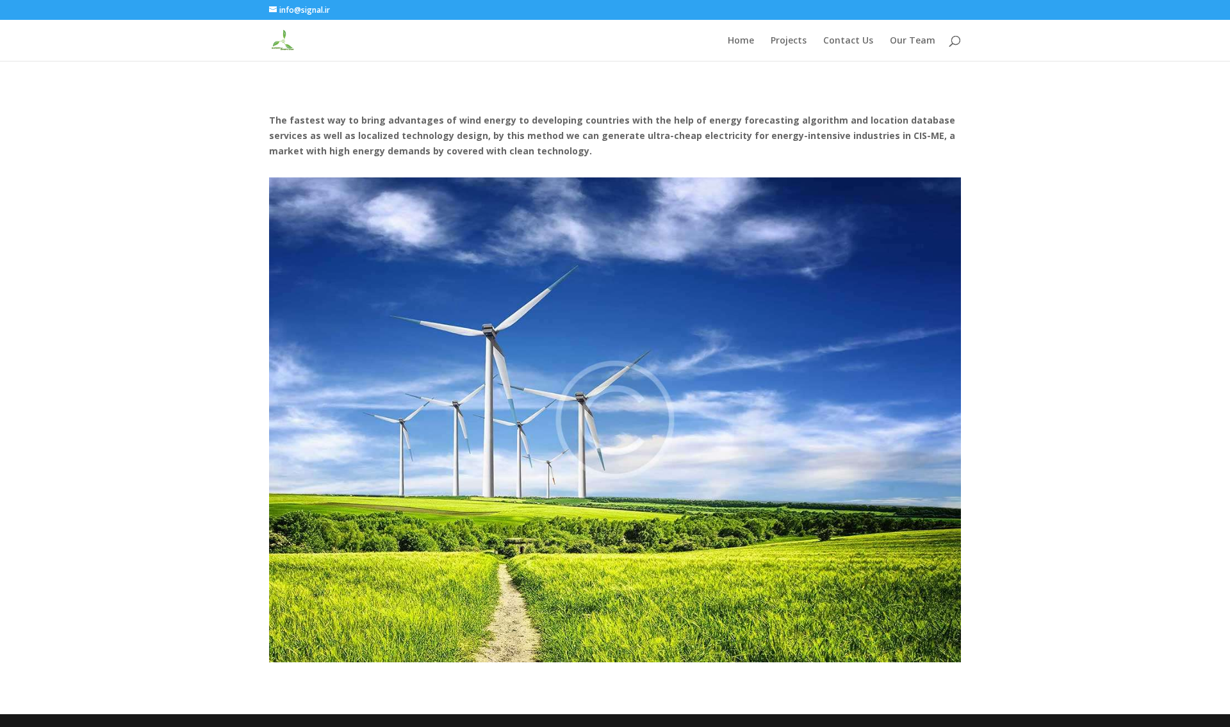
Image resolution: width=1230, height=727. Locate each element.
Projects (789, 41)
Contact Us (848, 41)
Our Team (912, 41)
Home (741, 41)
